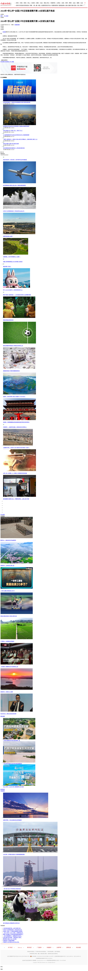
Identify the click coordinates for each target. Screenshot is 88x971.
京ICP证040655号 (25, 956)
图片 (75, 5)
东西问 (33, 3)
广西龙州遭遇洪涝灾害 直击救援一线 (11, 740)
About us (20, 947)
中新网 (4, 31)
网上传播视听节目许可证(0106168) (14, 956)
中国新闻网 (17, 24)
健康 (78, 3)
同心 (29, 3)
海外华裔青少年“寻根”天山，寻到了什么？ (13, 130)
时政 (21, 3)
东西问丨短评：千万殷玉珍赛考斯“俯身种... (13, 931)
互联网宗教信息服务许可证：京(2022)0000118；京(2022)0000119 (67, 956)
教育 (70, 3)
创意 (66, 5)
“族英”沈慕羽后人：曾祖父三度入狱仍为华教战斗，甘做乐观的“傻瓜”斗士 (20, 139)
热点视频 (3, 514)
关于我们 (10, 947)
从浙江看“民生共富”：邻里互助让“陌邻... (12, 937)
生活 (82, 3)
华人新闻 (6, 15)
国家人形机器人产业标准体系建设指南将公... (13, 934)
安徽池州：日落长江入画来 (7, 691)
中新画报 (3, 790)
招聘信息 (68, 947)
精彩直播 (3, 716)
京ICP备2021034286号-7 (49, 956)
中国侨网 (52, 3)
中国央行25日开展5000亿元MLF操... (11, 942)
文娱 (63, 3)
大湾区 (58, 3)
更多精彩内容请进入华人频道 (7, 61)
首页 (2, 15)
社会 (41, 3)
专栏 (78, 5)
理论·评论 (46, 3)
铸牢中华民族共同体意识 (22, 5)
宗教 (31, 5)
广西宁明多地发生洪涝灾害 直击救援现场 (12, 763)
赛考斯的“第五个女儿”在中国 (9, 939)
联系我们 (29, 947)
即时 (17, 3)
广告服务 (39, 947)
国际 (37, 3)
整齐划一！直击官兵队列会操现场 (8, 540)
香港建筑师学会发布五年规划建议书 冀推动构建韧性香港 (16, 126)
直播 (69, 5)
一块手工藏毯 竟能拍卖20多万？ (8, 590)
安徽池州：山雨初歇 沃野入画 (7, 565)
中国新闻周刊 (54, 5)
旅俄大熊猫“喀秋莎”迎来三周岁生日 (9, 616)
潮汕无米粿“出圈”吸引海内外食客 (11, 143)
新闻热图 (3, 789)
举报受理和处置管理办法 (52, 960)
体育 (66, 3)
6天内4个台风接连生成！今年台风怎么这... (12, 929)
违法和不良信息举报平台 (27, 960)
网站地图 (78, 947)
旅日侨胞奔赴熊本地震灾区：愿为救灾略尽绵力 (14, 148)
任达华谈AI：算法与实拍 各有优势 (8, 713)
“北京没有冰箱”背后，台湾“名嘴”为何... (12, 928)
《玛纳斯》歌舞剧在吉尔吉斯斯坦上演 (9, 666)
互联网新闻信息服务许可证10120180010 (44, 958)
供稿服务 (49, 947)
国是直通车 (62, 5)
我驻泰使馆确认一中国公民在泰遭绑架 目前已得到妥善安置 (16, 102)
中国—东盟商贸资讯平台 (44, 5)
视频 (72, 5)
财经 (25, 3)
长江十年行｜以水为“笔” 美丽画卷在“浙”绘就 (13, 786)
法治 (74, 3)
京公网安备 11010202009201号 (38, 956)
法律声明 (58, 947)
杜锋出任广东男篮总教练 (8, 940)
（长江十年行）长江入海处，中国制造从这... (13, 932)
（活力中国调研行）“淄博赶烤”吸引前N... (12, 935)
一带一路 (35, 5)
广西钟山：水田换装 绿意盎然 (7, 641)
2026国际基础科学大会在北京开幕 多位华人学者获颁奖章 (16, 134)
